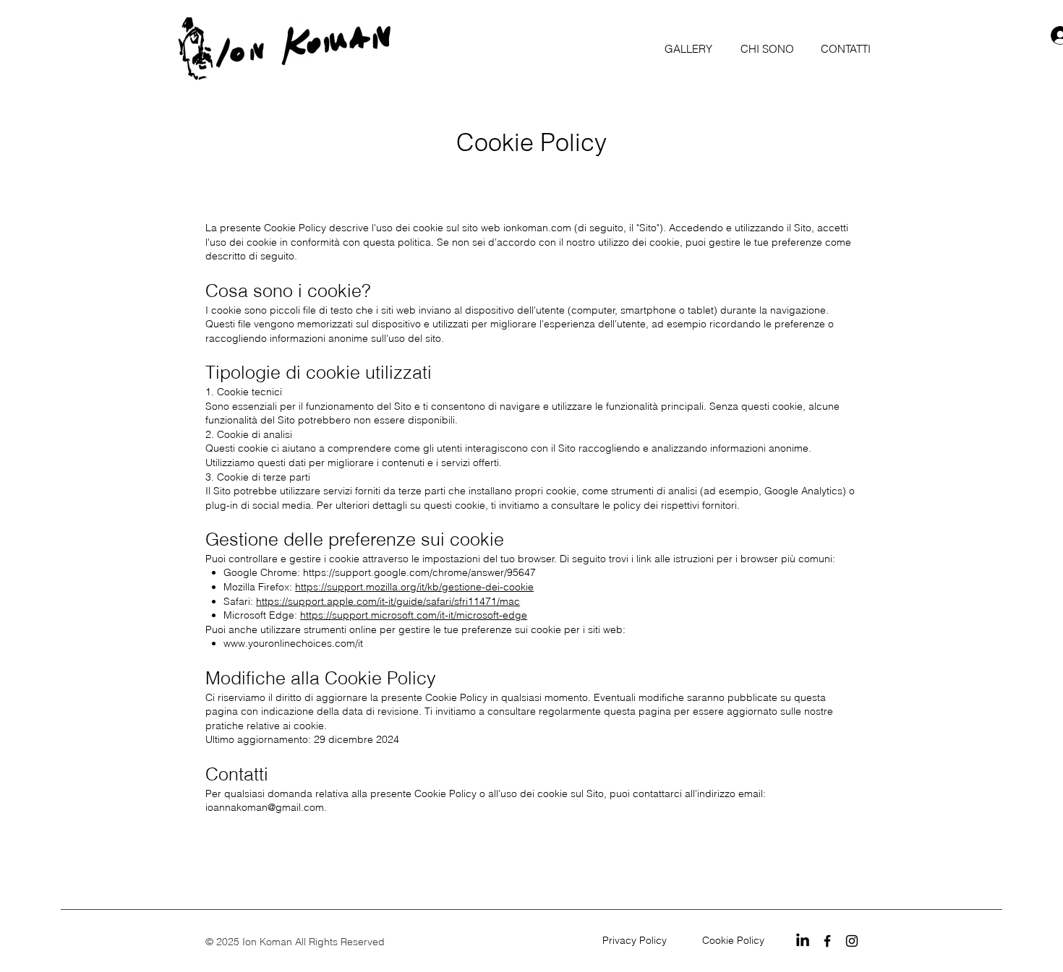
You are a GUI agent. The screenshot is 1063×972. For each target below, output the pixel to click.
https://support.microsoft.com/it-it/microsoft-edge (413, 615)
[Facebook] (827, 941)
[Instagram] (852, 941)
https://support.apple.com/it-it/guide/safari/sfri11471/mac (388, 601)
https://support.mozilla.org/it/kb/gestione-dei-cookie (414, 586)
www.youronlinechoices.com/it (293, 643)
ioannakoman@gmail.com (264, 807)
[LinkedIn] (803, 941)
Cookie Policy (736, 940)
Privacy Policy (637, 940)
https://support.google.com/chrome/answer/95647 (419, 572)
